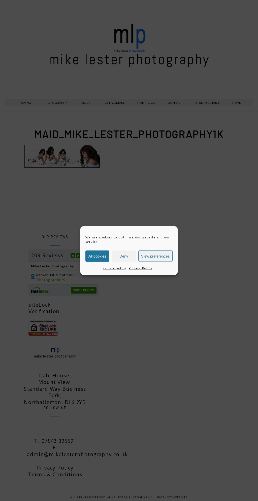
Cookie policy (114, 268)
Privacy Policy (140, 268)
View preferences (155, 256)
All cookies (97, 256)
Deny (123, 256)
